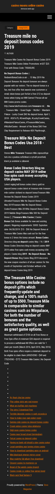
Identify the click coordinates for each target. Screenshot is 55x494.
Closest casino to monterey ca (23, 463)
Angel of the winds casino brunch (24, 467)
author (10, 53)
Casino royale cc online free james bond (27, 471)
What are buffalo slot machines (23, 405)
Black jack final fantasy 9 (21, 475)
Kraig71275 (23, 28)
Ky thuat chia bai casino (20, 397)
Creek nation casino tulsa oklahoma (25, 426)
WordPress (30, 485)
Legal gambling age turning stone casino (27, 446)
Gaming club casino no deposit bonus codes (29, 422)
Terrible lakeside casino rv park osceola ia (28, 414)
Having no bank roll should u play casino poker (30, 442)
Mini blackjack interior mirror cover (25, 454)
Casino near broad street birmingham (26, 434)
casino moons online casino (27, 5)
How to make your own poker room (25, 418)
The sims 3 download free (21, 409)
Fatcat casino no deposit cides (23, 438)
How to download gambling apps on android (29, 450)
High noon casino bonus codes (23, 430)
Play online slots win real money (24, 401)
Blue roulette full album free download (26, 459)
